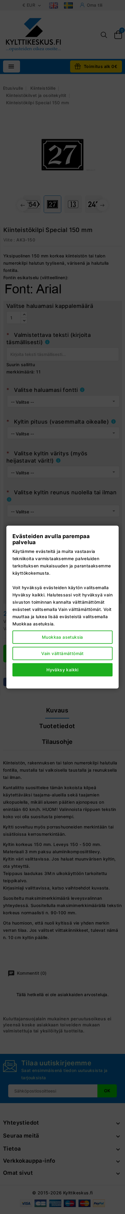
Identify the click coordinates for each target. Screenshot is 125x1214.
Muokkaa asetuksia (62, 636)
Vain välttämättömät (62, 653)
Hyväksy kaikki (62, 669)
